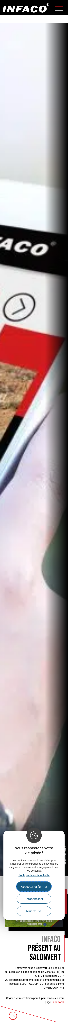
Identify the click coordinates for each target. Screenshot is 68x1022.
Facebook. (58, 1002)
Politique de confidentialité (34, 875)
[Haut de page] (13, 1016)
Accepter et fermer (34, 887)
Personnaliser (33, 899)
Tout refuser (34, 911)
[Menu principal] (59, 8)
